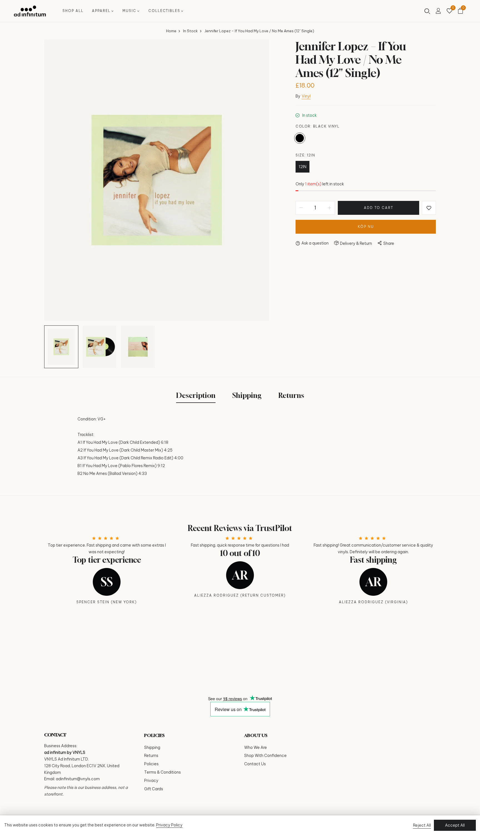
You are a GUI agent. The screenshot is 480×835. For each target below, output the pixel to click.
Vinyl (306, 96)
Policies (151, 763)
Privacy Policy (169, 824)
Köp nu (366, 227)
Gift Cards (153, 788)
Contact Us (255, 763)
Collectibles (164, 11)
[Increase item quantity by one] (329, 208)
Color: (317, 126)
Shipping (152, 747)
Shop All (73, 11)
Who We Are (255, 747)
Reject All (422, 825)
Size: (305, 155)
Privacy (151, 780)
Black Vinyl (300, 138)
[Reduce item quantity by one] (301, 208)
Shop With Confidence (265, 755)
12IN (302, 166)
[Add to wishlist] (429, 208)
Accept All (455, 825)
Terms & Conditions (162, 772)
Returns (151, 755)
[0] (449, 11)
